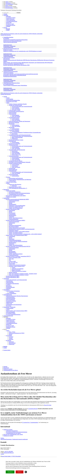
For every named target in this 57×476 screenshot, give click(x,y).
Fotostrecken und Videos (8, 41)
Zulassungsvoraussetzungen (15, 225)
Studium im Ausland (7, 51)
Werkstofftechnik (12, 170)
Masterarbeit (11, 239)
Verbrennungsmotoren (14, 156)
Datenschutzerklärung (30, 464)
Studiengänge (9, 58)
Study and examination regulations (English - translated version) (23, 273)
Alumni (5, 39)
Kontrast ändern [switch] (6, 350)
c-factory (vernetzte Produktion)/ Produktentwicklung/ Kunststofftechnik (25, 132)
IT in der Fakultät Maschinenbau (13, 314)
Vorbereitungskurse (10, 297)
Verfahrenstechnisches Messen (15, 161)
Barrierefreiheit (12, 343)
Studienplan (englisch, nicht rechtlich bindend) (19, 231)
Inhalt (7, 1)
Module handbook (13, 272)
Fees (10, 260)
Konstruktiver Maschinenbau (9, 75)
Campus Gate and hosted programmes (17, 265)
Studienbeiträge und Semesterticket (13, 304)
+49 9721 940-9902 (8, 451)
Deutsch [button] (5, 27)
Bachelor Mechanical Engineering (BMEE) (15, 220)
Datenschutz (11, 344)
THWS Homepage (10, 19)
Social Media (9, 335)
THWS (7, 330)
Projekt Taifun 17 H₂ (16, 154)
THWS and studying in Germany (19, 271)
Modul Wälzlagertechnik (17, 137)
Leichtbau (18, 75)
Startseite (5, 366)
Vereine (15, 42)
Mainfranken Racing (10, 25)
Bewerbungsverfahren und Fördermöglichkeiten (19, 193)
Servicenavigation (9, 7)
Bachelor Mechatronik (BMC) (10, 65)
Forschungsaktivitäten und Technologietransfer (22, 106)
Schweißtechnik (12, 141)
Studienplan (11, 216)
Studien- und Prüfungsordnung (15, 208)
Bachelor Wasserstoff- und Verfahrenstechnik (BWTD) (36, 62)
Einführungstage (9, 308)
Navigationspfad (9, 4)
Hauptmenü (8, 3)
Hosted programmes (16, 270)
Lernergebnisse (12, 214)
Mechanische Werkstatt (14, 122)
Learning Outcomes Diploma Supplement (18, 241)
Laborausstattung (15, 107)
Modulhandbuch (12, 204)
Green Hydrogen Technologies (10, 85)
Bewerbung (8, 305)
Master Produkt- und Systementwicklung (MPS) (13, 62)
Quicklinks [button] (5, 15)
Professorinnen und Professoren (16, 178)
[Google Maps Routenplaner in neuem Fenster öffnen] (11, 456)
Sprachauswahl (8, 6)
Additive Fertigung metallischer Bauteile (18, 104)
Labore (15, 41)
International (11, 49)
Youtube (11, 338)
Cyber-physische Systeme (14, 110)
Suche (6, 5)
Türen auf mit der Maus (8, 42)
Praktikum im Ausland (37, 51)
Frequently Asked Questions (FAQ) (17, 266)
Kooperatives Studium (11, 300)
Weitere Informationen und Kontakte (17, 227)
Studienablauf (12, 201)
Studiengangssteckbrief (14, 200)
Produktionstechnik (7, 76)
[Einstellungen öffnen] (26, 472)
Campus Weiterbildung (22, 85)
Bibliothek (8, 16)
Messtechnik (11, 127)
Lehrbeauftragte (12, 180)
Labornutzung (15, 165)
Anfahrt (2, 454)
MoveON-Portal (47, 405)
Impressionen (15, 133)
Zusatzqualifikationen (13, 219)
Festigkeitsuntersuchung (14, 117)
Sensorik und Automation (14, 143)
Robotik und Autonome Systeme (16, 139)
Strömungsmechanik (13, 144)
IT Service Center (10, 23)
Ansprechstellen (10, 39)
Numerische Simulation (14, 130)
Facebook (11, 336)
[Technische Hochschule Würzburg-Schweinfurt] (21, 33)
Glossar (7, 309)
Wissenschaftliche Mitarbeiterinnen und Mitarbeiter (20, 179)
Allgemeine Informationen (14, 191)
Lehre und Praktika (16, 109)
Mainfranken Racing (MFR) (15, 187)
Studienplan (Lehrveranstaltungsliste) (17, 205)
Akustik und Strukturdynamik (15, 105)
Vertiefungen (10, 72)
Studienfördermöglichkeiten (15, 240)
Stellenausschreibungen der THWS (16, 333)
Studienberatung (9, 302)
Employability (12, 263)
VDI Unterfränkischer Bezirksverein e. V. (18, 188)
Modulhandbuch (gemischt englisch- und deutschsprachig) (21, 229)
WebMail (8, 26)
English (7, 30)
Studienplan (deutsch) (13, 230)
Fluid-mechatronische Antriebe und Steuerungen (19, 121)
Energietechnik (27, 74)
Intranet (10, 334)
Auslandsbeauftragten (33, 408)
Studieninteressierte (7, 44)
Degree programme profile (15, 257)
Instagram (11, 339)
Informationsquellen (10, 312)
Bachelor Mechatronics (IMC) (23, 65)
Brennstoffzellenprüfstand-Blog (21, 39)
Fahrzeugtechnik (34, 74)
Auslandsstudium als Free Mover (16, 194)
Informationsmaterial (10, 298)
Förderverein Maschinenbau (15, 184)
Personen (19, 41)
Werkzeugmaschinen (13, 174)
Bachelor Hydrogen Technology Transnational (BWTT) (18, 256)
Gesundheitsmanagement (11, 21)
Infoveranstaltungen (10, 299)
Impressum (11, 341)
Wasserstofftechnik (13, 169)
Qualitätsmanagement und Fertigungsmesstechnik (20, 135)
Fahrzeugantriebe (12, 112)
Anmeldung (11, 292)
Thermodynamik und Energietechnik (17, 149)
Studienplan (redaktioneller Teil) (16, 206)
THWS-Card (9, 303)
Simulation (14, 76)
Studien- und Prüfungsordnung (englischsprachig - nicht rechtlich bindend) (25, 234)
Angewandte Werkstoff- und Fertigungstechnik (13, 74)
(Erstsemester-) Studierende (9, 46)
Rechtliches (8, 340)
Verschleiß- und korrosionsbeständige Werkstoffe (19, 162)
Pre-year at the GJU (13, 262)
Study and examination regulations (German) (19, 274)
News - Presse (12, 331)
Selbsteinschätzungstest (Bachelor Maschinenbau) (17, 296)
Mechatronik (23, 75)
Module (10, 203)
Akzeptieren (10, 471)
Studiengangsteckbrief (14, 247)
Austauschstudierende (8, 47)
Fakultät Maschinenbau (6, 34)
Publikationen (15, 138)
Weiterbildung (11, 83)
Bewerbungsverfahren (14, 226)
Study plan (11, 258)
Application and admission (17, 268)
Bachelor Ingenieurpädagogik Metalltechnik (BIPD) (14, 60)
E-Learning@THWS (10, 17)
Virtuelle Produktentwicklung (15, 163)
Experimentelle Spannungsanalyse (16, 111)
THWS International (10, 20)
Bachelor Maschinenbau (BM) (32, 60)
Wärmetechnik (12, 168)
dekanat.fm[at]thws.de (9, 452)
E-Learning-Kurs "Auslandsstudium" (30, 422)
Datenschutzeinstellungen (11, 468)
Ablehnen (20, 471)
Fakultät (8, 38)
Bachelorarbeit (12, 213)
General (13, 267)
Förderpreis (14, 185)
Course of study (12, 261)
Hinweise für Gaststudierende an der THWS (22, 51)
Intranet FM (8, 22)
